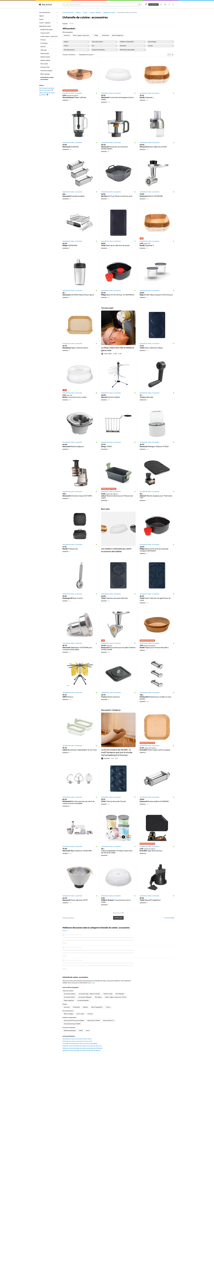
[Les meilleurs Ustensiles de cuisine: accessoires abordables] (118, 530)
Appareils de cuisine (45, 26)
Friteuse (43, 40)
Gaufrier (43, 47)
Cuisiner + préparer (44, 23)
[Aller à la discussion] (118, 940)
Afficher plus (118, 918)
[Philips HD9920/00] (80, 230)
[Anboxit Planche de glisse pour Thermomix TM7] (157, 481)
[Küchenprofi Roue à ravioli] (80, 583)
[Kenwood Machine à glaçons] (80, 431)
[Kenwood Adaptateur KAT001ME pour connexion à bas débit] (80, 632)
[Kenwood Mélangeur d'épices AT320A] (157, 431)
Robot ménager (45, 74)
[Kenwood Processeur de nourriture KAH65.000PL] (118, 132)
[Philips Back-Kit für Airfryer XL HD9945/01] (118, 280)
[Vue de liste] (172, 54)
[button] (96, 93)
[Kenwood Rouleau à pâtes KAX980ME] (157, 786)
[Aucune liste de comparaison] (165, 4)
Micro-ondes (44, 64)
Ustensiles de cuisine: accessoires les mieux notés (77, 1054)
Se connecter (153, 4)
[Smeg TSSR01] (118, 431)
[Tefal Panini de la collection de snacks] (118, 230)
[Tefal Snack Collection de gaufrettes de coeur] (157, 583)
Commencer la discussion (165, 929)
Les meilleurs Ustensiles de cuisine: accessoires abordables (80, 1056)
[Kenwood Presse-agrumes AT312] (80, 885)
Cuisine (41, 19)
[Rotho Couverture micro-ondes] (80, 382)
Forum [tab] (71, 23)
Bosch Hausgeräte (117, 35)
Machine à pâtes (45, 60)
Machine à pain (44, 53)
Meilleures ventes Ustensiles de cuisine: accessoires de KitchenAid (82, 1061)
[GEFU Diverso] (80, 682)
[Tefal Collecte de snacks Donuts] (118, 786)
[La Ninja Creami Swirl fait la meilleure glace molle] (118, 331)
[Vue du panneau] (169, 54)
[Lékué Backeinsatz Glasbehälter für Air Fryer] (80, 735)
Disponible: (82, 55)
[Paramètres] (145, 4)
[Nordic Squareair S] (157, 230)
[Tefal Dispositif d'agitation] (157, 885)
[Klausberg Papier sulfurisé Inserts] (80, 332)
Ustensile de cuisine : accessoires (47, 78)
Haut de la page (169, 918)
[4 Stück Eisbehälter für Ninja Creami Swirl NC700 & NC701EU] (118, 835)
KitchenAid (105, 35)
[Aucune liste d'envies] (169, 4)
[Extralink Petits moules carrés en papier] (157, 735)
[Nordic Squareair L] (157, 82)
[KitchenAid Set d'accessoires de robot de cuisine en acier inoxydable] (80, 786)
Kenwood (67, 35)
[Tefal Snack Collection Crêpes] (157, 332)
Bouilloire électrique (46, 29)
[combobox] (72, 54)
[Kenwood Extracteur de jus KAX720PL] (80, 481)
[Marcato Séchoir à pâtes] (118, 382)
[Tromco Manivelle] (157, 382)
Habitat (41, 16)
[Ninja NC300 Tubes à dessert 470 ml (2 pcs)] (157, 280)
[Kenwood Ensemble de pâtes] (80, 181)
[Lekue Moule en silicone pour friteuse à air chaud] (118, 481)
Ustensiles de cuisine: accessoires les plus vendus (77, 1052)
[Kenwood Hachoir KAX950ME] (157, 181)
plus (93, 996)
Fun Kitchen (44, 43)
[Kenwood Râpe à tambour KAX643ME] (80, 835)
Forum (64, 931)
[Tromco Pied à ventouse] (118, 682)
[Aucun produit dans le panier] (173, 4)
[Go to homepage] (45, 4)
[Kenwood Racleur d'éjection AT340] (157, 132)
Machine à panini (45, 57)
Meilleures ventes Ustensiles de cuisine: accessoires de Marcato (82, 1064)
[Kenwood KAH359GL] (80, 132)
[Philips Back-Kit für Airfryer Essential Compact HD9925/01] (157, 533)
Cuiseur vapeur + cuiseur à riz (49, 36)
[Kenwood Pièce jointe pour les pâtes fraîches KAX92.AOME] (118, 632)
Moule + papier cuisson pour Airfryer (82, 35)
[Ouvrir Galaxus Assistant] (161, 4)
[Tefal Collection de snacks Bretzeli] (118, 583)
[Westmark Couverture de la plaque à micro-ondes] (118, 82)
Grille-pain (43, 50)
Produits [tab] (65, 23)
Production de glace (46, 70)
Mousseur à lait (44, 67)
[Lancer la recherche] (64, 4)
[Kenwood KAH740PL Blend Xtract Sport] (80, 280)
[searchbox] (131, 50)
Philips (96, 35)
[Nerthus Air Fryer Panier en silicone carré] (118, 181)
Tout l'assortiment (44, 12)
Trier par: (65, 55)
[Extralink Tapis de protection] (157, 835)
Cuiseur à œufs (44, 33)
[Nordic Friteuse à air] (80, 533)
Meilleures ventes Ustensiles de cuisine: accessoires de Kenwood (82, 1059)
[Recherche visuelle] (139, 4)
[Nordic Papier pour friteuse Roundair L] (157, 632)
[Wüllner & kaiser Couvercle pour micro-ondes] (118, 885)
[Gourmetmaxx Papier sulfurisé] (80, 82)
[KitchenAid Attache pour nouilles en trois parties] (157, 682)
